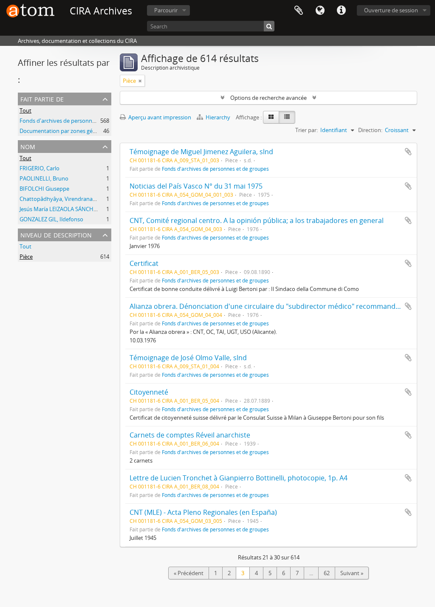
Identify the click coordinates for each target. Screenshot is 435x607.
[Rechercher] (269, 26)
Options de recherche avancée (268, 98)
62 (327, 573)
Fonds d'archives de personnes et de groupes (77, 120)
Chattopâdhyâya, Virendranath (59, 199)
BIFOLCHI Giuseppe (44, 188)
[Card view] (271, 117)
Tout (25, 110)
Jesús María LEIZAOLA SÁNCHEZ (59, 209)
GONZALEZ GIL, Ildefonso (51, 219)
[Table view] (287, 117)
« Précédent (188, 573)
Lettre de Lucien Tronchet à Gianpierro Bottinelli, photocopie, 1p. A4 (238, 478)
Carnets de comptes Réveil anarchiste (190, 435)
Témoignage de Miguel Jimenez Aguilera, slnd (201, 151)
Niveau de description (56, 234)
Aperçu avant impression (159, 117)
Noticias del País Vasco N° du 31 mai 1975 (196, 186)
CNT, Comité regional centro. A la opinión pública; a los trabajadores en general (257, 220)
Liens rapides (341, 10)
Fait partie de (42, 98)
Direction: (370, 130)
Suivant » (351, 573)
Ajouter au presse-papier (408, 151)
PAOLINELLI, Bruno (44, 178)
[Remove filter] (140, 80)
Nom (27, 146)
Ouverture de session (391, 10)
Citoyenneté (149, 392)
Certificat (144, 263)
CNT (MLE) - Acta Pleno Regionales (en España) (203, 512)
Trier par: (306, 130)
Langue (319, 10)
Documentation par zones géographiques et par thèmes (90, 131)
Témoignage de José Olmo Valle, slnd (188, 357)
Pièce (26, 256)
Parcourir (166, 10)
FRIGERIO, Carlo (39, 168)
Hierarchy (218, 117)
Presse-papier (298, 10)
